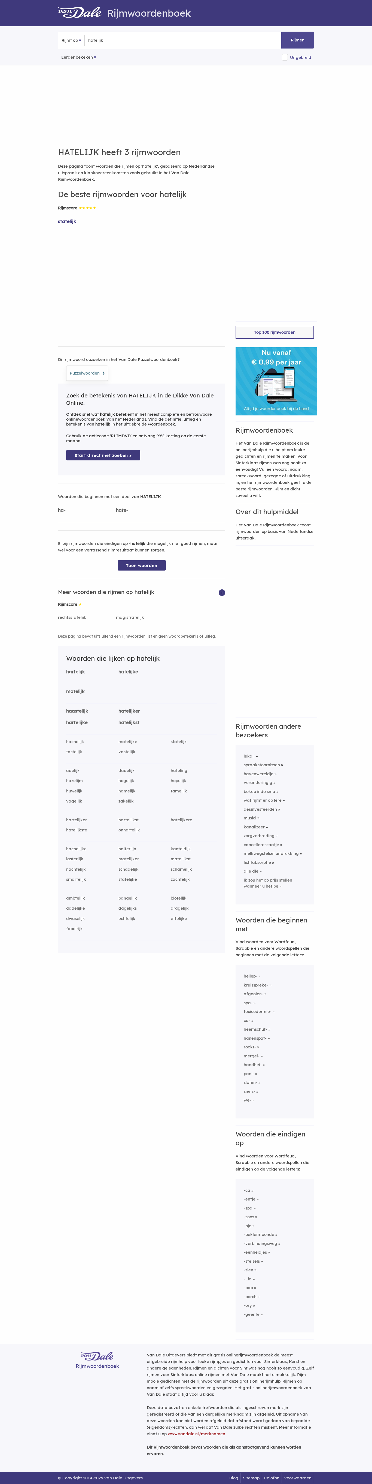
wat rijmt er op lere (263, 800)
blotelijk (179, 898)
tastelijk (74, 751)
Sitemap (251, 1477)
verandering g (258, 782)
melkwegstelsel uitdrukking (271, 853)
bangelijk (127, 898)
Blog (233, 1477)
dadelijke (75, 908)
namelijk (127, 791)
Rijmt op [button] (70, 40)
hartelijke (77, 722)
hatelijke (128, 671)
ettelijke (179, 918)
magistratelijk (130, 617)
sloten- (250, 1082)
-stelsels (252, 1261)
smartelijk (76, 879)
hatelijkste (76, 830)
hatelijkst (128, 722)
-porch (250, 1296)
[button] (222, 592)
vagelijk (74, 801)
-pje (247, 1225)
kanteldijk (181, 848)
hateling (179, 770)
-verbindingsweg (260, 1243)
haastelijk (77, 711)
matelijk (75, 691)
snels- (249, 1091)
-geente (252, 1314)
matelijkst (181, 858)
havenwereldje (258, 773)
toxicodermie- (258, 1011)
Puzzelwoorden (87, 372)
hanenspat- (255, 1038)
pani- (249, 1073)
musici (250, 818)
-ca (247, 1190)
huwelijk (74, 791)
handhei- (253, 1064)
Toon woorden (141, 565)
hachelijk (75, 741)
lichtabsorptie (257, 862)
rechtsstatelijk (72, 617)
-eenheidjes (255, 1252)
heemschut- (255, 1029)
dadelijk (126, 770)
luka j (249, 756)
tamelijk (179, 791)
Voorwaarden (298, 1477)
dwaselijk (75, 918)
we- (247, 1100)
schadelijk (128, 869)
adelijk (73, 770)
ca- (247, 1020)
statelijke (127, 879)
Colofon (271, 1477)
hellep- (250, 976)
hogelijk (126, 780)
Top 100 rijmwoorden (274, 332)
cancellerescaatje (261, 844)
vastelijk (126, 751)
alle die (251, 871)
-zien (248, 1269)
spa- (248, 1002)
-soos (249, 1216)
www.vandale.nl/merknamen (196, 1433)
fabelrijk (74, 928)
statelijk (67, 221)
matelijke (127, 741)
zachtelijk (180, 879)
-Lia (248, 1278)
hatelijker (129, 711)
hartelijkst (128, 819)
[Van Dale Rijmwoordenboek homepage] (82, 13)
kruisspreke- (256, 985)
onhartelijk (129, 830)
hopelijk (178, 780)
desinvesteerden (260, 809)
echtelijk (126, 918)
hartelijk (75, 671)
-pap (248, 1287)
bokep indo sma (259, 791)
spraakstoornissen (262, 764)
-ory (248, 1305)
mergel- (252, 1055)
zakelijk (126, 801)
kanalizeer (254, 827)
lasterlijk (74, 858)
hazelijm (74, 780)
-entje (249, 1199)
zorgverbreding (259, 835)
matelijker (128, 858)
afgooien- (253, 993)
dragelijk (180, 908)
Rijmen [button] (297, 40)
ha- (62, 510)
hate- (122, 510)
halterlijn (127, 848)
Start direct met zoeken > (103, 455)
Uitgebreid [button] (300, 57)
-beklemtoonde (259, 1234)
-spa (248, 1208)
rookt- (250, 1046)
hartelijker (76, 819)
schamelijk (181, 869)
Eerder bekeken (77, 57)
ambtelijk (75, 898)
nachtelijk (76, 869)
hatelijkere (181, 819)
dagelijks (127, 908)
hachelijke (76, 848)
